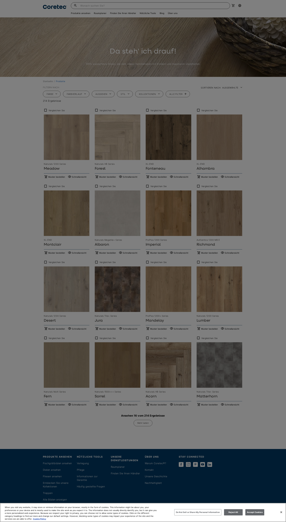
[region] (143, 512)
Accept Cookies (255, 512)
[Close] (281, 512)
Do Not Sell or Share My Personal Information (198, 512)
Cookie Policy (39, 519)
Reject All (233, 512)
